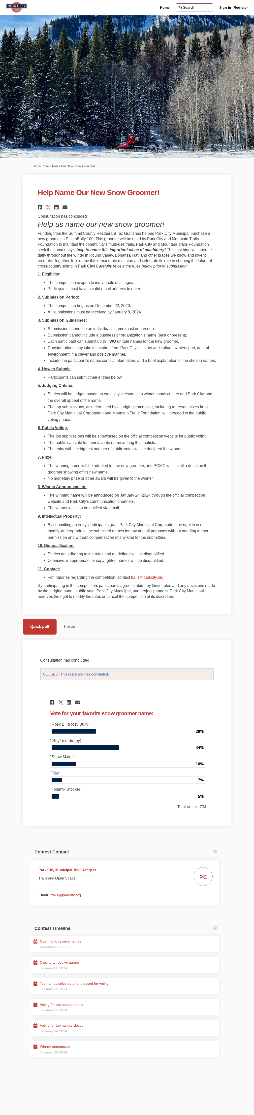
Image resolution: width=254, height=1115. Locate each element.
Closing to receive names (60, 962)
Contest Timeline (52, 928)
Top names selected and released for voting (74, 983)
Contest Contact (51, 851)
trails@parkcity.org (147, 577)
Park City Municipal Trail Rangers (67, 870)
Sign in (225, 7)
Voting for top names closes (61, 1025)
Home (37, 166)
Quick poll (39, 626)
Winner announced (55, 1046)
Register (241, 7)
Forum (70, 626)
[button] (40, 207)
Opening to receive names (60, 941)
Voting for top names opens (61, 1005)
